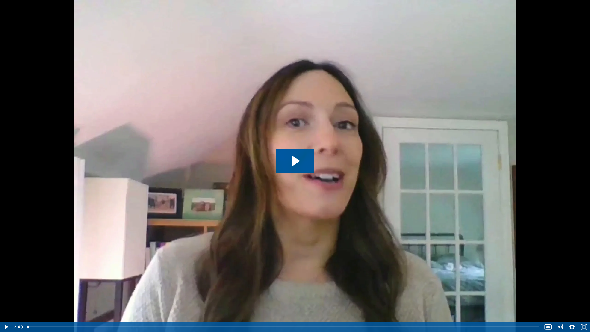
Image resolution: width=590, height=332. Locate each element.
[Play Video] (6, 327)
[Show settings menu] (572, 327)
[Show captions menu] (548, 327)
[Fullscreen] (584, 327)
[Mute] (560, 327)
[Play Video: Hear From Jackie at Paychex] (295, 161)
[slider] (283, 327)
